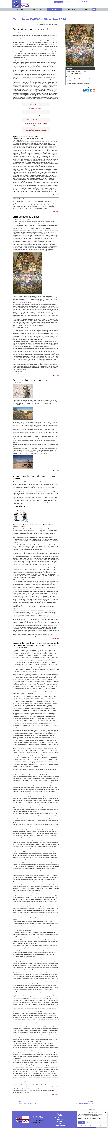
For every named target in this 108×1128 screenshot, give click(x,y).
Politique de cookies (85, 1125)
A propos (60, 1114)
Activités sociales (36, 112)
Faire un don (59, 2)
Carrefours (71, 9)
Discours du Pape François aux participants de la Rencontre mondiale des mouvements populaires (78, 82)
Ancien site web (60, 1125)
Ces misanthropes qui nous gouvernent (76, 71)
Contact (84, 2)
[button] (106, 1112)
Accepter (81, 1122)
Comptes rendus (37, 9)
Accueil (71, 12)
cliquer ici (56, 24)
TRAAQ (86, 9)
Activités (20, 9)
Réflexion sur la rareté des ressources (36, 119)
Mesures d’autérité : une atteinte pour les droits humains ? (78, 79)
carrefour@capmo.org (38, 1120)
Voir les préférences (100, 1122)
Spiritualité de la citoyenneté (35, 108)
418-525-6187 (36, 1122)
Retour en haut (55, 1094)
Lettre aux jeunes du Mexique (36, 115)
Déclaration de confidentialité (96, 1125)
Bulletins (55, 9)
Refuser (89, 1122)
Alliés (77, 2)
